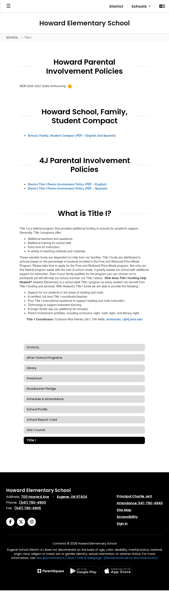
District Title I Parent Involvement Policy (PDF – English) (67, 184)
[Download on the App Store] (117, 570)
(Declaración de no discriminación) (131, 558)
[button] (141, 6)
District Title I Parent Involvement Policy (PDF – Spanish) (68, 188)
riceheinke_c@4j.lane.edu (124, 319)
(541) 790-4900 (32, 502)
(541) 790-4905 (27, 508)
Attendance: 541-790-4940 (140, 503)
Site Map (124, 510)
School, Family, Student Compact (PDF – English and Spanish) (72, 135)
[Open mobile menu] (8, 6)
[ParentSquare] (50, 571)
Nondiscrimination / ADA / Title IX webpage (69, 558)
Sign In (122, 523)
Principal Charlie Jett (134, 496)
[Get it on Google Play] (83, 570)
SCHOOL (12, 37)
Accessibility (127, 516)
